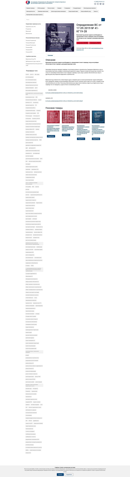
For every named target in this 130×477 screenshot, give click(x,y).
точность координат (30, 431)
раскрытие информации (31, 371)
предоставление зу (30, 327)
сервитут (28, 404)
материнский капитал (37, 234)
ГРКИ (40, 139)
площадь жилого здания (31, 316)
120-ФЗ (27, 74)
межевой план (36, 237)
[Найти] (103, 19)
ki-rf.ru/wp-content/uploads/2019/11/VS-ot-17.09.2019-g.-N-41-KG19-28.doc (64, 92)
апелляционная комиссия (31, 82)
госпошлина (28, 118)
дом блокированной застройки (32, 158)
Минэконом (29, 33)
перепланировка (39, 305)
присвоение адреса (30, 337)
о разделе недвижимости (31, 273)
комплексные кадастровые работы (33, 224)
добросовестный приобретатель (33, 150)
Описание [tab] (50, 55)
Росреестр (28, 29)
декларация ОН (32, 148)
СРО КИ (30, 420)
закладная (28, 164)
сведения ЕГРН (29, 402)
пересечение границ (30, 311)
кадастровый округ (30, 208)
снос (41, 404)
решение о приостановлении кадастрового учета (32, 385)
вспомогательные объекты (31, 99)
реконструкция (38, 381)
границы (37, 129)
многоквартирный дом (30, 246)
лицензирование (29, 232)
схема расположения (38, 423)
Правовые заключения (43, 11)
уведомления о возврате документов (34, 442)
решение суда (28, 388)
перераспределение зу (30, 308)
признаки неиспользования (31, 335)
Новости (96, 11)
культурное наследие (30, 226)
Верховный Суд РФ (31, 59)
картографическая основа (31, 216)
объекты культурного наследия (32, 292)
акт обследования (29, 77)
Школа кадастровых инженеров (58, 11)
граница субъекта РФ (30, 129)
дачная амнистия (29, 142)
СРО (26, 420)
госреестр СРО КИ (36, 118)
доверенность (29, 153)
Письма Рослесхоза (31, 45)
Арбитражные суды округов (33, 61)
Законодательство (30, 11)
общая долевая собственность (32, 281)
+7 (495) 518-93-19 (99, 1)
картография (28, 218)
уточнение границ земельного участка (34, 447)
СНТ (26, 407)
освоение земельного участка (32, 295)
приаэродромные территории (32, 329)
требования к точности (30, 436)
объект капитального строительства (33, 287)
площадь (37, 313)
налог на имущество (30, 254)
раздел (27, 355)
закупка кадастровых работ (32, 166)
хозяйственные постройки (35, 450)
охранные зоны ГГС (37, 303)
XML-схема (37, 74)
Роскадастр (35, 388)
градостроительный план (31, 121)
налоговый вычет (29, 257)
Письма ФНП (29, 49)
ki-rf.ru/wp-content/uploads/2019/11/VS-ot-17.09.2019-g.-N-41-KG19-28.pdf (64, 101)
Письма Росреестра (31, 40)
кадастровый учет (29, 210)
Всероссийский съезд (86, 11)
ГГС (36, 105)
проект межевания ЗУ (30, 340)
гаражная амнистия (30, 105)
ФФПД (27, 450)
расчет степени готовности (31, 373)
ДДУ (27, 148)
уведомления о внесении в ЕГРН (32, 439)
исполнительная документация (32, 192)
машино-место (29, 237)
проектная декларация (30, 345)
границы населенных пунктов (32, 139)
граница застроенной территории (33, 126)
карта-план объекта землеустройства (34, 213)
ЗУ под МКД (28, 186)
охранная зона (29, 303)
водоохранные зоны (30, 97)
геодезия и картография (31, 113)
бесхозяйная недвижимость (31, 90)
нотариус (28, 265)
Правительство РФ (30, 26)
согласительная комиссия (31, 412)
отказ (35, 297)
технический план (29, 428)
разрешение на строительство (32, 357)
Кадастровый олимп (73, 11)
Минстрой (28, 31)
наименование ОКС (30, 252)
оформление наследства (31, 300)
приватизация (29, 332)
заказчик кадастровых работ (35, 161)
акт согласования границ (31, 79)
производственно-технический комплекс (32, 352)
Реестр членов (51, 8)
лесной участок (39, 226)
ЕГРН (41, 158)
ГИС (38, 113)
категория (34, 218)
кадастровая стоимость (31, 200)
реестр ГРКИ (37, 376)
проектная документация (31, 348)
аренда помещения (30, 87)
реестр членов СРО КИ (30, 379)
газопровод (35, 102)
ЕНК (26, 161)
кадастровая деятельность (36, 194)
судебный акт (36, 420)
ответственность (29, 297)
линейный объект (38, 229)
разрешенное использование (32, 360)
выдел (39, 99)
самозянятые (28, 396)
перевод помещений (30, 305)
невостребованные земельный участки (34, 260)
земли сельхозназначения (31, 174)
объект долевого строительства (32, 284)
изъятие (37, 186)
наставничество (38, 257)
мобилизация (39, 246)
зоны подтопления (30, 180)
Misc (83, 48)
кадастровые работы (30, 205)
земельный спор (29, 172)
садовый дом (34, 391)
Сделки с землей (36, 402)
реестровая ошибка (30, 381)
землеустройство (38, 172)
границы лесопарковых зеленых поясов (34, 137)
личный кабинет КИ (38, 232)
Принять (60, 474)
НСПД (32, 265)
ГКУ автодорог (29, 115)
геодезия (38, 110)
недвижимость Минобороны (32, 262)
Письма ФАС (29, 47)
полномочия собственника (31, 321)
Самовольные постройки (31, 393)
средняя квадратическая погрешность (34, 418)
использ (27, 194)
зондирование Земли (30, 177)
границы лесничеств (30, 131)
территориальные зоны (31, 426)
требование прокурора (30, 434)
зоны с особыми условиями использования (31, 183)
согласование (29, 415)
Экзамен (59, 8)
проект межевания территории (32, 343)
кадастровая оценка (30, 197)
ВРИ (36, 97)
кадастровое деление (30, 202)
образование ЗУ (29, 276)
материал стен (29, 234)
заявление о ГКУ (34, 169)
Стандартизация (77, 8)
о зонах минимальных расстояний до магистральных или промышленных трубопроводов (33, 269)
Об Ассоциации (41, 8)
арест (36, 87)
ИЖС (33, 186)
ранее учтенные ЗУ (30, 363)
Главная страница (30, 8)
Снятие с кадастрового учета (35, 407)
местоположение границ (31, 240)
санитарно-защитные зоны (31, 399)
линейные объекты (30, 229)
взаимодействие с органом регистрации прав (34, 94)
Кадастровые (39, 202)
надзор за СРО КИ (29, 249)
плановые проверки (30, 313)
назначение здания (38, 249)
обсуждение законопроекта (31, 278)
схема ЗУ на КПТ (29, 423)
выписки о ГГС (29, 102)
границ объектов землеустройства (33, 123)
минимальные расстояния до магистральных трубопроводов (32, 243)
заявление (28, 169)
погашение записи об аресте (32, 319)
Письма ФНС (29, 52)
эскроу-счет (28, 452)
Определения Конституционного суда (34, 64)
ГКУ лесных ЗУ (36, 115)
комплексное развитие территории (33, 221)
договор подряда (29, 155)
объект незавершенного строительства (34, 289)
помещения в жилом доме (31, 324)
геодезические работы (30, 107)
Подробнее (51, 136)
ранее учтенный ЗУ (30, 368)
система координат (35, 404)
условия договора (29, 444)
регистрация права (30, 376)
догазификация (36, 153)
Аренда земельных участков (32, 85)
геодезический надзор (30, 110)
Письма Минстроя (30, 42)
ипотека (27, 189)
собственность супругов (31, 410)
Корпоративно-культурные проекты (34, 14)
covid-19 (31, 74)
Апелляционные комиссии (90, 8)
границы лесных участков (31, 134)
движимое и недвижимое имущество (33, 145)
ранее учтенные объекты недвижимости (34, 365)
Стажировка (67, 8)
